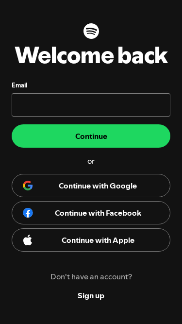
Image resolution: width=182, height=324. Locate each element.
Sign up (91, 295)
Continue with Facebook (98, 212)
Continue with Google (98, 185)
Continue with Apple (98, 240)
